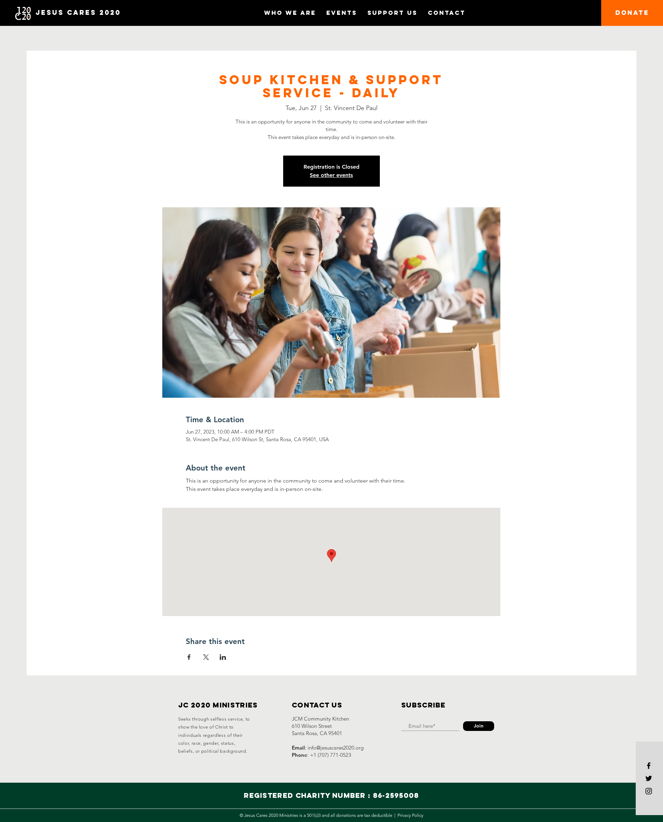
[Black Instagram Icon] (648, 791)
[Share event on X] (206, 657)
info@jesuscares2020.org (336, 747)
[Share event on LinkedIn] (223, 657)
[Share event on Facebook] (189, 657)
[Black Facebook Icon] (648, 765)
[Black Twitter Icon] (648, 778)
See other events (331, 175)
